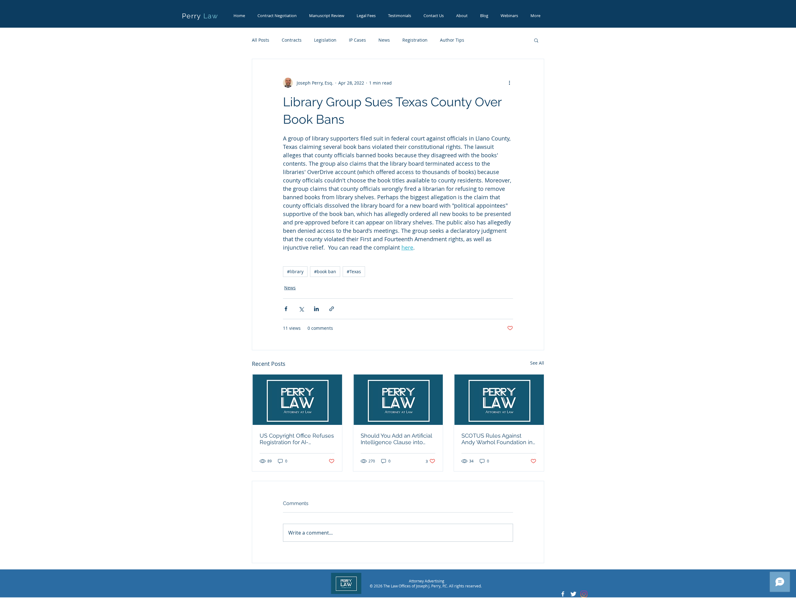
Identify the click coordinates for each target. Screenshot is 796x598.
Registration (415, 40)
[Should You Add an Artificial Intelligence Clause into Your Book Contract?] (398, 400)
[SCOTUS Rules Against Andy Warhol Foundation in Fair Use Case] (499, 400)
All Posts (260, 40)
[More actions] (509, 82)
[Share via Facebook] (286, 309)
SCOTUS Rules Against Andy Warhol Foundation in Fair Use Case (497, 438)
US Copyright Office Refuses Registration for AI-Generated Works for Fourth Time (297, 438)
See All (537, 363)
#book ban (325, 271)
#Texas (354, 271)
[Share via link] (332, 309)
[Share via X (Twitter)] (301, 309)
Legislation (325, 40)
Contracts (292, 40)
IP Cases (357, 40)
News (384, 40)
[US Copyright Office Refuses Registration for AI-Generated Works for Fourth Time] (297, 400)
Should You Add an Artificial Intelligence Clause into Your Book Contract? (396, 438)
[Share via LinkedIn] (316, 309)
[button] (536, 40)
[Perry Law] (562, 594)
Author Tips (452, 40)
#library (295, 271)
